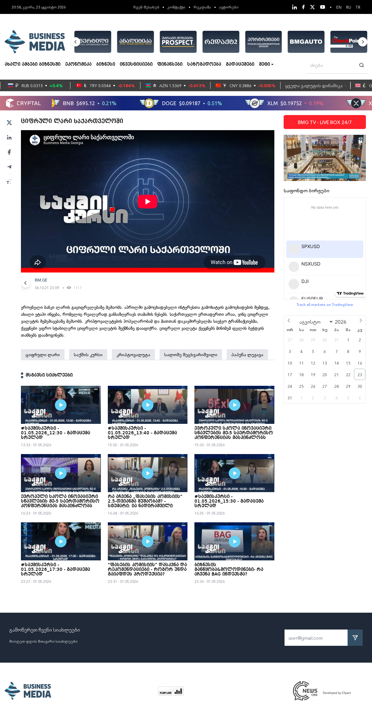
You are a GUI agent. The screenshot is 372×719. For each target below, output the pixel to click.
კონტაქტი (176, 6)
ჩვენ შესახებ (146, 6)
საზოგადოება (204, 64)
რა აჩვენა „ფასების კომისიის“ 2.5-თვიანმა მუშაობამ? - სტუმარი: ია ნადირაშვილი (145, 501)
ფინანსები (170, 64)
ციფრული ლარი (43, 354)
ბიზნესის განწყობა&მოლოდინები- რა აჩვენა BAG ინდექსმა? (228, 570)
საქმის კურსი (88, 354)
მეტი (264, 64)
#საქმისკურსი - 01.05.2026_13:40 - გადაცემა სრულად (142, 433)
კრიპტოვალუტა (133, 354)
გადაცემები (240, 64)
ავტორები (229, 6)
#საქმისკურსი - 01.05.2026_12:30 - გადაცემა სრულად (55, 433)
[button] (75, 41)
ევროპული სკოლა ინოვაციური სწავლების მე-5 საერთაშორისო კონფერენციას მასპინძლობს (233, 433)
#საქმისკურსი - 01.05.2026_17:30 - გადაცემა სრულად (55, 570)
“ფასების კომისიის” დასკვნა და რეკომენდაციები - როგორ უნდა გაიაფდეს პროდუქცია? (147, 570)
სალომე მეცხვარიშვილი (190, 354)
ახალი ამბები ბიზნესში (32, 64)
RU (348, 7)
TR (358, 7)
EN (338, 7)
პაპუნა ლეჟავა (247, 354)
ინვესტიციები (136, 64)
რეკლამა (202, 6)
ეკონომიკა (78, 64)
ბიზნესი (105, 64)
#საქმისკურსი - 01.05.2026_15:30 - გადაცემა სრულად (229, 501)
